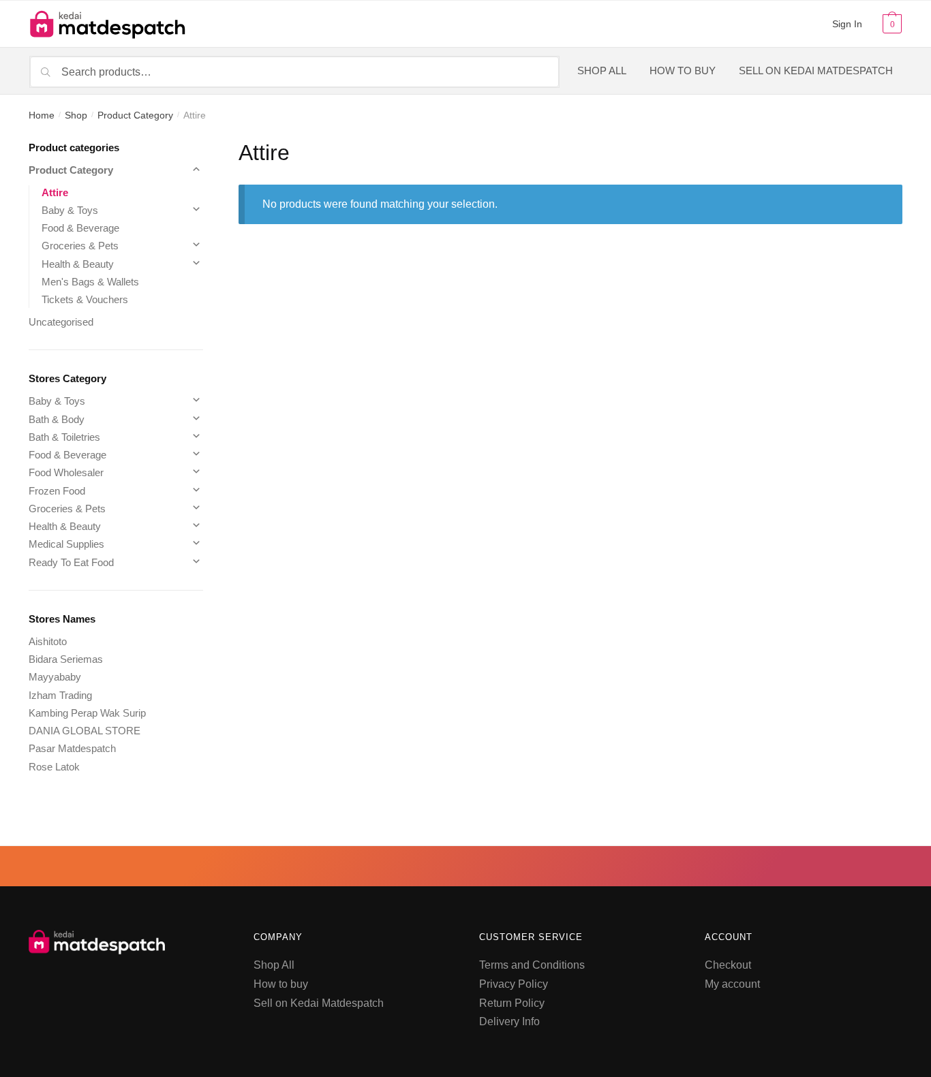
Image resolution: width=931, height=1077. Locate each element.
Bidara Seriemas (66, 659)
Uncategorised (61, 322)
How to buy (281, 984)
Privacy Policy (513, 984)
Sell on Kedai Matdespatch (319, 1003)
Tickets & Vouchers (85, 299)
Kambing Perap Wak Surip (87, 713)
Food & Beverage (80, 228)
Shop (76, 115)
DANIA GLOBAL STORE (84, 730)
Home (42, 115)
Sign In (847, 23)
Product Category (135, 115)
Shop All (274, 965)
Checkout (728, 965)
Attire (55, 192)
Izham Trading (60, 695)
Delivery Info (509, 1021)
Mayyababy (55, 677)
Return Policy (512, 1003)
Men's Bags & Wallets (90, 281)
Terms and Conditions (532, 965)
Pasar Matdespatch (72, 748)
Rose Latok (54, 766)
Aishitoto (48, 641)
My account (732, 984)
